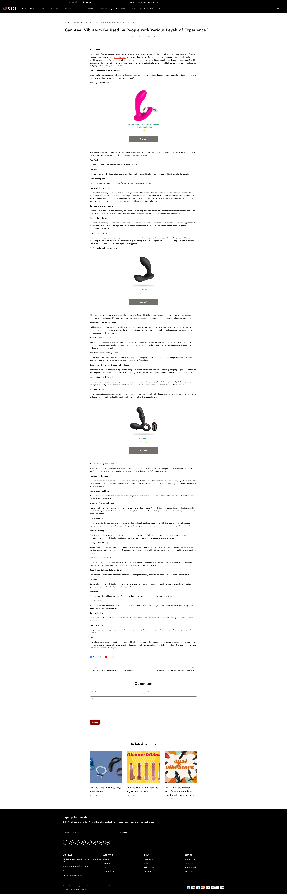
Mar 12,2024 (131, 795)
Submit (95, 722)
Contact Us (106, 863)
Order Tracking (149, 867)
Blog (104, 867)
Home (67, 22)
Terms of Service (190, 871)
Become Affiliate (108, 871)
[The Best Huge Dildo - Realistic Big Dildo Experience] (143, 767)
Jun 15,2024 (93, 795)
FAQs (146, 863)
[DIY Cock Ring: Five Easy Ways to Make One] (106, 767)
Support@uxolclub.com (74, 875)
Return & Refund (190, 867)
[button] (283, 447)
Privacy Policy (189, 863)
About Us (106, 859)
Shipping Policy (190, 859)
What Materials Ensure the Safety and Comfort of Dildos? (175, 670)
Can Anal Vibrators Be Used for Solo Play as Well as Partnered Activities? (113, 670)
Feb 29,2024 (169, 799)
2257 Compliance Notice (71, 871)
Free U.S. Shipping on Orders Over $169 (143, 2)
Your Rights (147, 871)
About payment (149, 859)
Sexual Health (77, 22)
